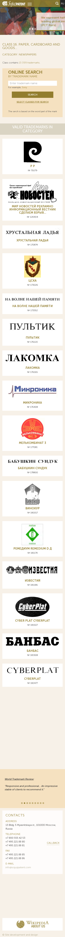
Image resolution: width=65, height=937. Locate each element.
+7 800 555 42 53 (15, 837)
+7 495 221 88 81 (15, 845)
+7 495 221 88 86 (15, 858)
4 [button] (29, 802)
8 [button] (40, 802)
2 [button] (32, 28)
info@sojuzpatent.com (18, 867)
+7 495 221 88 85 (15, 854)
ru (62, 3)
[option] (32, 17)
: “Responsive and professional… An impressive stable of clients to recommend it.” (31, 784)
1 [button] (29, 28)
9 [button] (43, 802)
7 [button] (37, 802)
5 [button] (32, 802)
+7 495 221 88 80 (15, 841)
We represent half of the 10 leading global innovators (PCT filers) (39, 21)
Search (32, 94)
